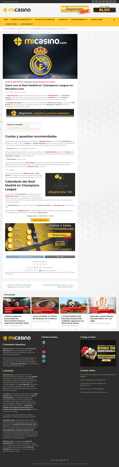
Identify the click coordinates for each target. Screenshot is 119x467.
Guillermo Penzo (76, 323)
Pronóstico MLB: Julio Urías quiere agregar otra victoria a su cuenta (19, 286)
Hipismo (36, 312)
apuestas (15, 272)
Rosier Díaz (17, 321)
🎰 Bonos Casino (96, 19)
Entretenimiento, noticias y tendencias (14, 311)
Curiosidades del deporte (14, 308)
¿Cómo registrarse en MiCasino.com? (93, 380)
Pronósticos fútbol (47, 82)
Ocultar (26, 124)
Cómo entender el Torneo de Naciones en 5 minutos (16, 317)
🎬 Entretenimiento (78, 19)
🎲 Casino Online (10, 24)
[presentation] (112, 294)
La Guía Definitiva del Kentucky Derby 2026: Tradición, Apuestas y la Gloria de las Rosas (44, 319)
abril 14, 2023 (9, 92)
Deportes (63, 19)
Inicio (6, 19)
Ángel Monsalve (104, 323)
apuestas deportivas (25, 272)
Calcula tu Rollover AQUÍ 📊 (46, 19)
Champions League (30, 82)
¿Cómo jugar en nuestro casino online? (93, 392)
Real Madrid (9, 274)
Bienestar (65, 308)
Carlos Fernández (20, 92)
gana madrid (64, 272)
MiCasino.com (23, 210)
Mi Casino (72, 272)
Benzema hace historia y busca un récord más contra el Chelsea (58, 286)
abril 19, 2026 (8, 321)
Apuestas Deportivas (13, 82)
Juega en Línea (26, 24)
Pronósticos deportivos (20, 19)
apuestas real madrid (39, 272)
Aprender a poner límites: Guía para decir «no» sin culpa (73, 318)
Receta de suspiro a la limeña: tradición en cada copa (101, 318)
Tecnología (9, 295)
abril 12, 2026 (65, 323)
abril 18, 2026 (37, 326)
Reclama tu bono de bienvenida (91, 389)
